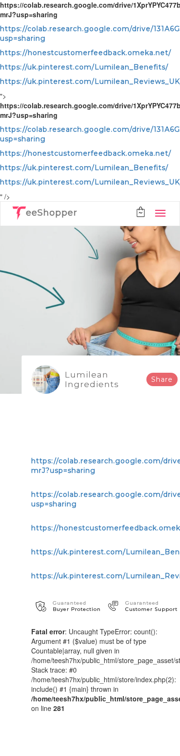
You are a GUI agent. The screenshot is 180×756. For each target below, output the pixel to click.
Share (162, 379)
